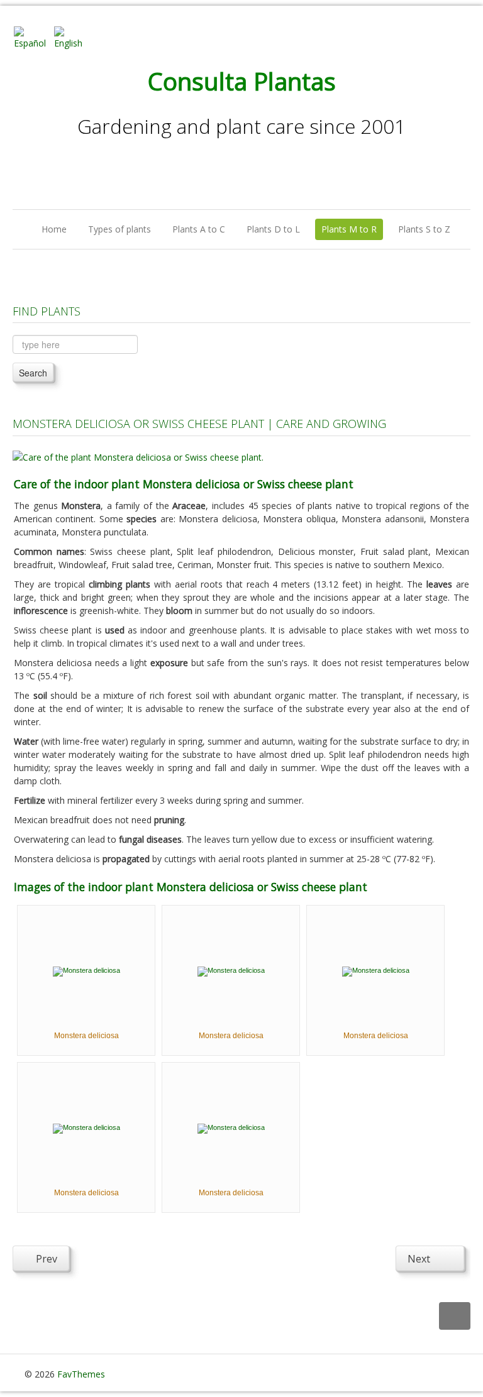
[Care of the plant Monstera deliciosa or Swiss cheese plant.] (138, 456)
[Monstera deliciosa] (86, 970)
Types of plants (119, 229)
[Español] (33, 37)
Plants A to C (198, 229)
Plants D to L (273, 229)
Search (33, 372)
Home (54, 229)
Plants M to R (349, 229)
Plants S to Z (424, 229)
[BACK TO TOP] (454, 1316)
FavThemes (81, 1374)
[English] (73, 37)
